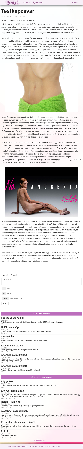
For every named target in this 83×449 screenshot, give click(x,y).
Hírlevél (47, 446)
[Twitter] (68, 446)
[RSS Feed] (71, 446)
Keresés (75, 3)
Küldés (5, 303)
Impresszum (33, 446)
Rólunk (41, 446)
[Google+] (65, 446)
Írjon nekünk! (38, 3)
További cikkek (40, 440)
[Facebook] (61, 446)
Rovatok (26, 3)
